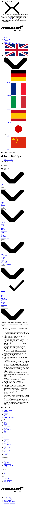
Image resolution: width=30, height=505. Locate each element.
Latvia (2, 228)
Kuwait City (4, 255)
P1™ (5, 461)
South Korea (4, 305)
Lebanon (3, 257)
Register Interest (8, 480)
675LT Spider (7, 444)
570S (5, 425)
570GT (5, 424)
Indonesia (3, 293)
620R (5, 431)
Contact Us (6, 478)
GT (4, 472)
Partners (6, 413)
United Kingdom (5, 238)
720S (5, 446)
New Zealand (4, 299)
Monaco (3, 229)
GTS (5, 473)
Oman (2, 258)
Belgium (3, 222)
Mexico (3, 205)
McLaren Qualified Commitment (12, 43)
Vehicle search (7, 38)
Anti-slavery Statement (9, 503)
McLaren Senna (7, 464)
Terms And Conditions (9, 501)
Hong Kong (4, 292)
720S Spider (7, 447)
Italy (2, 226)
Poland (2, 232)
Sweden (3, 235)
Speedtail (6, 466)
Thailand (3, 302)
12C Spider (6, 439)
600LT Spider (7, 429)
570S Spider (7, 426)
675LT (5, 443)
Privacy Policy (7, 500)
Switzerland (4, 236)
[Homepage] (12, 33)
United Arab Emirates (6, 264)
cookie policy (8, 19)
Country (3, 187)
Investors (6, 411)
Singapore (3, 300)
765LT (5, 451)
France (2, 224)
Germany (3, 225)
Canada (3, 184)
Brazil (2, 202)
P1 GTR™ (6, 462)
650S (5, 440)
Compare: (6, 40)
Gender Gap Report (8, 498)
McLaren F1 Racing (9, 417)
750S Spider (7, 450)
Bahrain (3, 254)
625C (5, 432)
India (2, 295)
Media (5, 415)
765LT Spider (7, 453)
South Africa (4, 262)
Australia (3, 291)
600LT (5, 428)
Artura (5, 454)
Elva (5, 459)
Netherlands (4, 231)
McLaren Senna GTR (9, 465)
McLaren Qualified (8, 160)
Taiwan (3, 303)
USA (2, 186)
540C (5, 422)
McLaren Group (8, 410)
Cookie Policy (7, 497)
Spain (2, 233)
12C (5, 437)
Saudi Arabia (4, 261)
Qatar (2, 260)
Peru (2, 206)
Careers (5, 414)
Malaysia (3, 298)
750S (5, 448)
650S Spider (7, 441)
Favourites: (7, 39)
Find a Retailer (7, 42)
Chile (2, 203)
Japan (2, 296)
